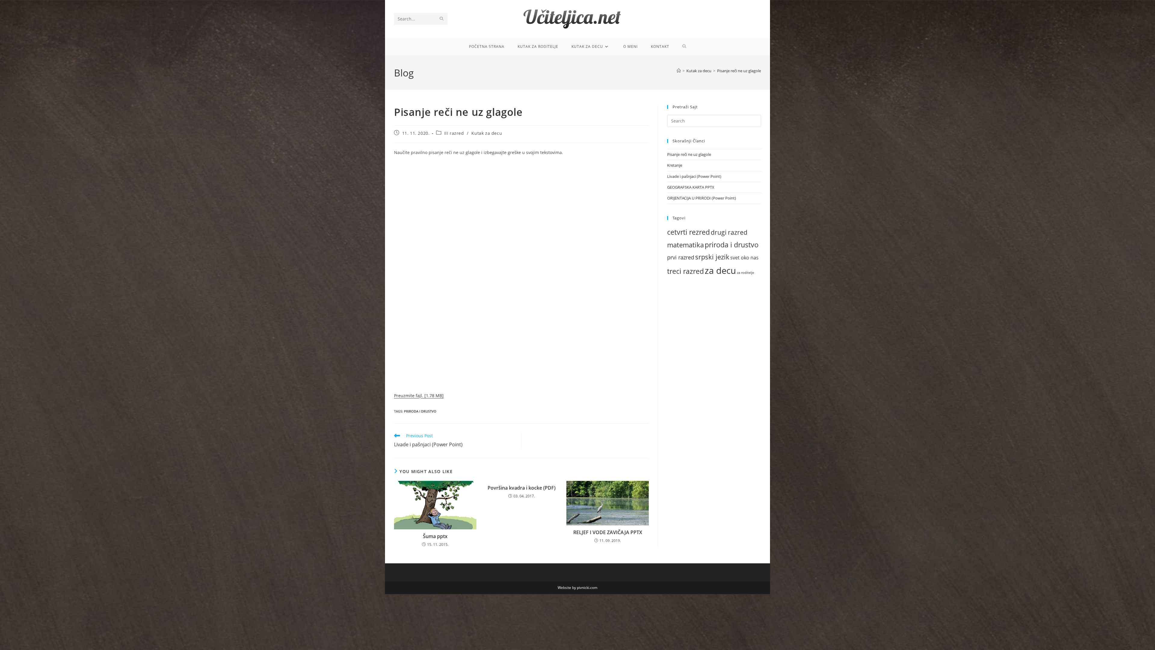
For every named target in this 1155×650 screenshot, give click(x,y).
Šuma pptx (435, 536)
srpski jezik (712, 256)
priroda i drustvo (420, 411)
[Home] (679, 70)
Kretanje (674, 165)
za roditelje (745, 273)
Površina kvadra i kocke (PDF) (522, 487)
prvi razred (680, 257)
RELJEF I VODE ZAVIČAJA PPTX (607, 532)
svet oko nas (744, 257)
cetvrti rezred (688, 232)
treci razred (685, 271)
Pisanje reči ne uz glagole (739, 70)
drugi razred (729, 232)
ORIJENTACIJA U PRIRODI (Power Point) (701, 198)
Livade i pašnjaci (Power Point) (694, 176)
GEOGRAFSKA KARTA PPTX (690, 187)
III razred (454, 133)
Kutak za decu (486, 133)
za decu (720, 271)
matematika (685, 244)
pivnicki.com (587, 587)
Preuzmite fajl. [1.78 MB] (419, 395)
